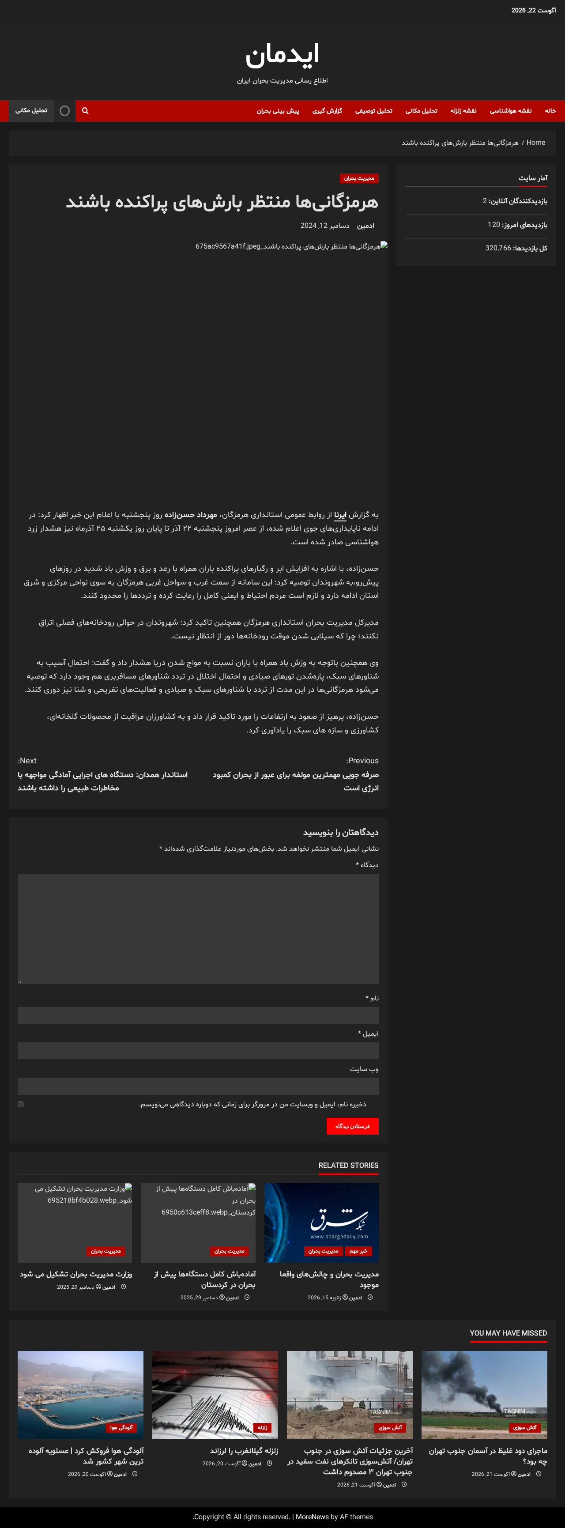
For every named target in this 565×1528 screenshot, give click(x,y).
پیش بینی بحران (278, 111)
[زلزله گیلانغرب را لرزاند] (215, 1395)
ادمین (365, 226)
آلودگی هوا (121, 1427)
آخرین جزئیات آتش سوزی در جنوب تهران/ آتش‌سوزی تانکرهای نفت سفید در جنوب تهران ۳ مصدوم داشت (350, 1461)
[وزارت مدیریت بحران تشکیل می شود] (75, 1223)
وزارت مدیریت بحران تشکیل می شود (76, 1274)
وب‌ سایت (364, 1069)
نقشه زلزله (464, 111)
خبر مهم (359, 1251)
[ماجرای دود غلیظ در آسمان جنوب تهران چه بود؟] (484, 1395)
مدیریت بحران (359, 178)
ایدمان (282, 55)
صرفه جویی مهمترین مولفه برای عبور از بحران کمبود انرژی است (296, 775)
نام (372, 999)
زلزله (262, 1427)
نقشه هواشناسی (511, 111)
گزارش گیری (327, 111)
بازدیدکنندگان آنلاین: (517, 201)
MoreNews (312, 1517)
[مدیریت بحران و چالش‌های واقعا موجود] (321, 1223)
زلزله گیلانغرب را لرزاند (244, 1451)
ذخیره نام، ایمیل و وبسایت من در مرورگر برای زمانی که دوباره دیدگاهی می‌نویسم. (252, 1104)
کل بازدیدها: (529, 248)
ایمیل (368, 1034)
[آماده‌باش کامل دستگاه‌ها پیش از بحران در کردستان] (198, 1223)
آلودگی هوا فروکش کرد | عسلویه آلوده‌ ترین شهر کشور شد (86, 1456)
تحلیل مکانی (421, 111)
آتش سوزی (524, 1427)
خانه (550, 111)
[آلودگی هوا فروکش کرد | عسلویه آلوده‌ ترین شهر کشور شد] (80, 1395)
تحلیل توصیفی (373, 111)
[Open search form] (85, 111)
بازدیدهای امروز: (523, 225)
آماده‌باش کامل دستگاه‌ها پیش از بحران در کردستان (205, 1279)
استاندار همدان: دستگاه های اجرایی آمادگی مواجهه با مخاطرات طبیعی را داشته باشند (103, 775)
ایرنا (340, 515)
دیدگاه (367, 865)
